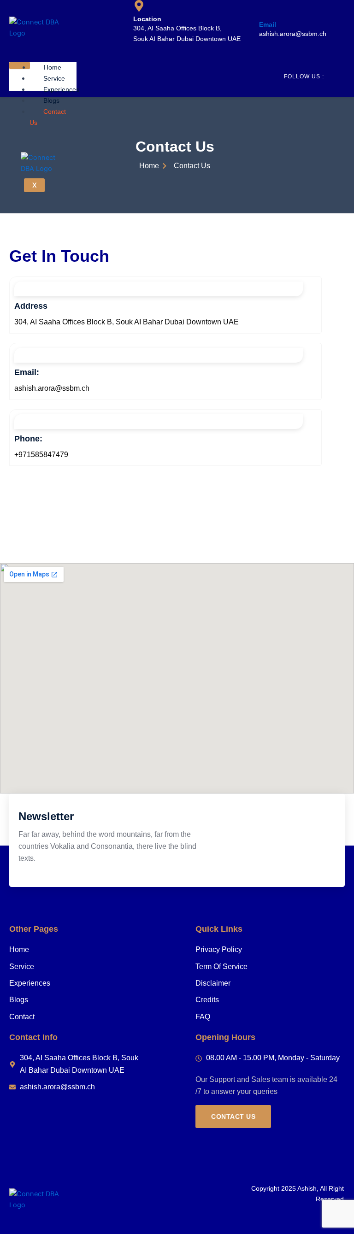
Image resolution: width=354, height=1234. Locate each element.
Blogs (51, 100)
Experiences (61, 89)
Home (52, 67)
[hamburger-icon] (19, 65)
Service (54, 78)
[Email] (265, 11)
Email (267, 24)
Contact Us (48, 117)
